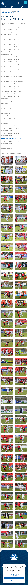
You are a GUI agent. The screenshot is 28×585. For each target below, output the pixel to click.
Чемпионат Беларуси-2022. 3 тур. (12, 138)
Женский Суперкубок (6, 148)
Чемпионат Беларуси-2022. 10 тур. (10, 108)
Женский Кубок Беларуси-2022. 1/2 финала (12, 81)
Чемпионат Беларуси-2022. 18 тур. (10, 69)
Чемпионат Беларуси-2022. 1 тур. (10, 146)
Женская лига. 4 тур (6, 135)
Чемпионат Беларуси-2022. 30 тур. (10, 27)
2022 (20, 11)
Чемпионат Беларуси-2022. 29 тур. (10, 29)
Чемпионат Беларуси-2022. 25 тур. (10, 44)
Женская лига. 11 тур (6, 101)
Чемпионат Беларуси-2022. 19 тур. (10, 66)
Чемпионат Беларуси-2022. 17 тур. (10, 71)
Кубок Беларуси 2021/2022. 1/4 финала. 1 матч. (14, 153)
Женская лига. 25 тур (6, 32)
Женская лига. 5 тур (6, 130)
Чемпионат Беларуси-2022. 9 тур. (10, 111)
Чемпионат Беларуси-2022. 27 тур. (10, 37)
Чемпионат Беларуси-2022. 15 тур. (10, 83)
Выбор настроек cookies (15, 575)
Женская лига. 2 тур (6, 143)
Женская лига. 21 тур (6, 51)
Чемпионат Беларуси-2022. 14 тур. (10, 64)
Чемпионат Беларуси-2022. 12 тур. (10, 88)
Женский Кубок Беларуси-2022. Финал (11, 76)
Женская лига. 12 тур (6, 98)
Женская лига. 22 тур (6, 42)
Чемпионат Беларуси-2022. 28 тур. (10, 34)
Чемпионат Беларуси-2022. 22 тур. (10, 56)
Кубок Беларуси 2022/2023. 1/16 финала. (12, 91)
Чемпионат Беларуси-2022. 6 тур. (10, 125)
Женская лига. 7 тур (6, 123)
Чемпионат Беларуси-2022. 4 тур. (10, 133)
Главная (3, 11)
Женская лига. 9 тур (6, 106)
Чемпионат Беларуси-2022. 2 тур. (10, 141)
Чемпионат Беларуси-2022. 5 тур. (10, 128)
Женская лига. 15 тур (6, 79)
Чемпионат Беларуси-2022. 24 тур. (10, 46)
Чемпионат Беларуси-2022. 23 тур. (10, 49)
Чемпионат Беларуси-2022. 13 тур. (10, 86)
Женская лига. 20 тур (6, 54)
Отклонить (14, 580)
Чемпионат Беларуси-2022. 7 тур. (10, 121)
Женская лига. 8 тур (6, 113)
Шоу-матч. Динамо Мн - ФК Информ (11, 93)
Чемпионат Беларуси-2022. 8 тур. (10, 118)
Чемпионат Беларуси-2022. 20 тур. (10, 61)
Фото (16, 11)
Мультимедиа (10, 11)
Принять (14, 578)
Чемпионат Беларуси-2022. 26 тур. (10, 39)
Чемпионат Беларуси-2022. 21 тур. (10, 59)
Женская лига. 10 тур (6, 103)
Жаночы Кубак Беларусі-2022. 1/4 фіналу (12, 116)
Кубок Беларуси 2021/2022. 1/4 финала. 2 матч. (14, 151)
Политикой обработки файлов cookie (13, 571)
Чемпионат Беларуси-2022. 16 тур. (10, 74)
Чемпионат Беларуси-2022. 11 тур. (10, 96)
